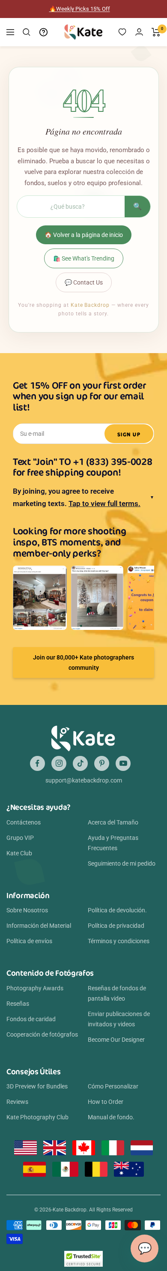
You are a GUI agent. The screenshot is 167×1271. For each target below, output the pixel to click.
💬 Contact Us (84, 282)
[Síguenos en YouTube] (123, 763)
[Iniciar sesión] (139, 32)
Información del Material (38, 925)
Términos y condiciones (118, 941)
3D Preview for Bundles (37, 1086)
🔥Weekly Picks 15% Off (79, 9)
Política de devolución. (117, 910)
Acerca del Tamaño (113, 822)
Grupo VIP (20, 837)
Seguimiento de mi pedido (121, 863)
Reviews (17, 1101)
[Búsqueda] (26, 32)
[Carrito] (156, 32)
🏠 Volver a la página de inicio (84, 234)
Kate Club (19, 853)
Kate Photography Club (37, 1117)
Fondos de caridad (31, 1019)
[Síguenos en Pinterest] (101, 763)
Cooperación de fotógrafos (42, 1034)
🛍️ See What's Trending (83, 258)
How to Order (105, 1101)
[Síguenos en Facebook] (37, 763)
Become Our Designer (116, 1039)
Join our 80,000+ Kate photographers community (83, 662)
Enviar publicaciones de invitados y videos (119, 1019)
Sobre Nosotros (27, 910)
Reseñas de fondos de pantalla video (117, 993)
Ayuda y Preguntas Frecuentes (113, 842)
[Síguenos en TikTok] (80, 763)
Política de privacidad (116, 925)
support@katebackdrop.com (83, 780)
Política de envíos (29, 941)
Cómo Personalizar (113, 1086)
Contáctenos (23, 822)
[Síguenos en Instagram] (58, 763)
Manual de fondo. (111, 1117)
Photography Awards (34, 988)
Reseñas (17, 1003)
